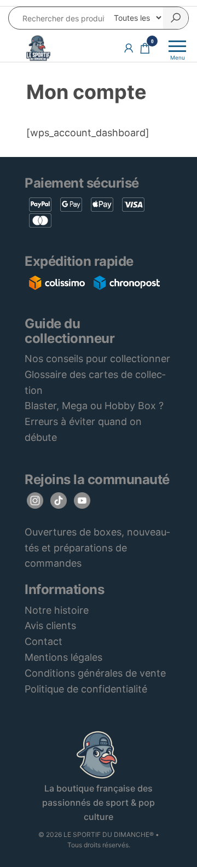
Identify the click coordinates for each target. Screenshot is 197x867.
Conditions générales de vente (95, 673)
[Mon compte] (128, 47)
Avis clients (50, 625)
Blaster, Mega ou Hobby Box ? (94, 405)
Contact (43, 641)
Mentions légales (63, 657)
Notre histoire (57, 610)
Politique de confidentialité (86, 689)
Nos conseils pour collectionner (97, 358)
